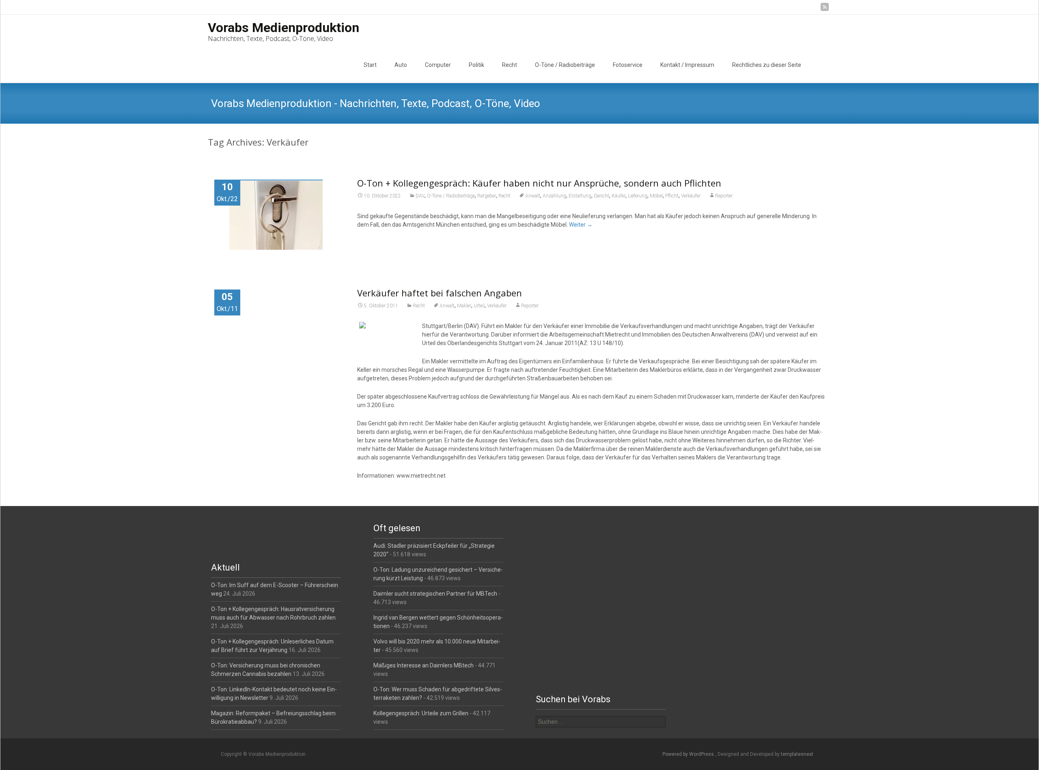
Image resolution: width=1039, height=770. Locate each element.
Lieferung (637, 196)
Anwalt (532, 196)
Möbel (656, 196)
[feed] (825, 10)
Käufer (618, 196)
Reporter (724, 196)
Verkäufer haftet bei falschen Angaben (439, 293)
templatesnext (797, 754)
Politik (476, 65)
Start (370, 65)
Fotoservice (627, 65)
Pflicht (672, 196)
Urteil (479, 306)
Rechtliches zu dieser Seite (766, 65)
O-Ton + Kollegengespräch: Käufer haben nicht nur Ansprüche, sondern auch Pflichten (539, 183)
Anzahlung (554, 196)
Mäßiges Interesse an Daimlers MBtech (423, 665)
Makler (464, 306)
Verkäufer (691, 196)
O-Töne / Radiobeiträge (565, 65)
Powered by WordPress (688, 754)
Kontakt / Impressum (687, 65)
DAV (420, 196)
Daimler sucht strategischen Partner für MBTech (435, 593)
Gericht (601, 196)
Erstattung (580, 196)
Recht (509, 65)
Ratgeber (486, 196)
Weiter (581, 224)
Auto (400, 65)
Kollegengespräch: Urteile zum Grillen (420, 713)
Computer (438, 65)
